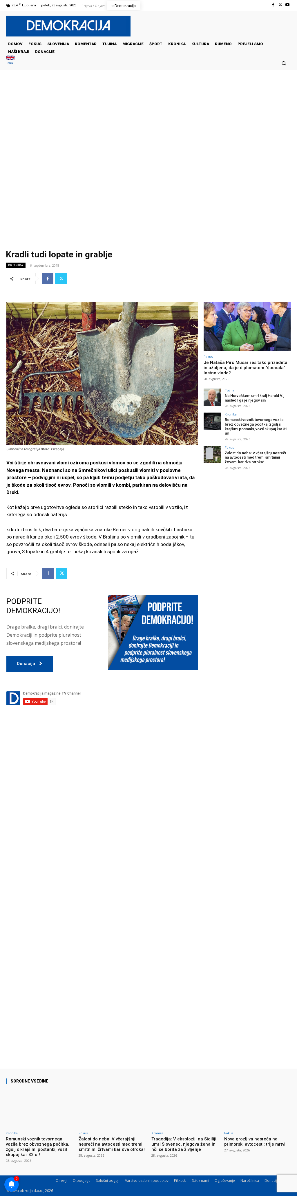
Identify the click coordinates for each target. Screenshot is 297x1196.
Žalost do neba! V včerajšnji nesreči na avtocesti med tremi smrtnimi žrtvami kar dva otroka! (255, 457)
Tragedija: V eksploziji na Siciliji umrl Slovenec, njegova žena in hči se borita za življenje (183, 1144)
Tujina (229, 390)
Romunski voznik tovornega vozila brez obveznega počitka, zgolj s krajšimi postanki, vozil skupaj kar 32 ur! (256, 426)
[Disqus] (102, 819)
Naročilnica (249, 1180)
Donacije (272, 1180)
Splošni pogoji (107, 1180)
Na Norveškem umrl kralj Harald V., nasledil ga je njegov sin (254, 397)
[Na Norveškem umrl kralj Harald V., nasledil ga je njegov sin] (212, 397)
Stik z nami (200, 1180)
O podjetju (81, 1180)
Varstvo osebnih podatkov (147, 1180)
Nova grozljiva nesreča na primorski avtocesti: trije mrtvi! (255, 1141)
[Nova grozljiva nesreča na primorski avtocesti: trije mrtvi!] (257, 1109)
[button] (283, 63)
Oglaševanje (225, 1180)
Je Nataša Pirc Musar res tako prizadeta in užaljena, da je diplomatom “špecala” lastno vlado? (245, 368)
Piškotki (180, 1180)
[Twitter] (280, 4)
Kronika (15, 265)
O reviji (61, 1180)
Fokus (208, 356)
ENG (10, 63)
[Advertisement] (148, 128)
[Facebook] (272, 4)
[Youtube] (287, 4)
